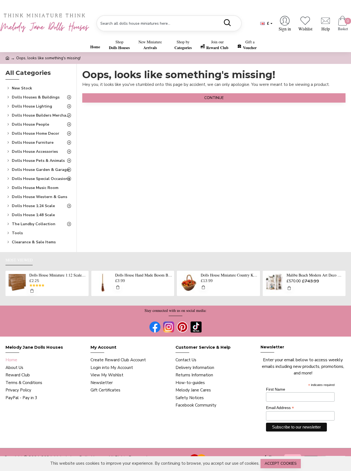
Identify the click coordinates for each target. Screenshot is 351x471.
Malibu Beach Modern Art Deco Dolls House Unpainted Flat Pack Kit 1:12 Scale (315, 275)
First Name (275, 389)
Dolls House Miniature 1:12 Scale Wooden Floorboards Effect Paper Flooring (57, 275)
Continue (214, 97)
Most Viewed (19, 260)
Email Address (280, 407)
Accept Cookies (281, 463)
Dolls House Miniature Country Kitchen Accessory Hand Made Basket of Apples (229, 275)
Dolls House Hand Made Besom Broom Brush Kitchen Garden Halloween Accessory (143, 275)
